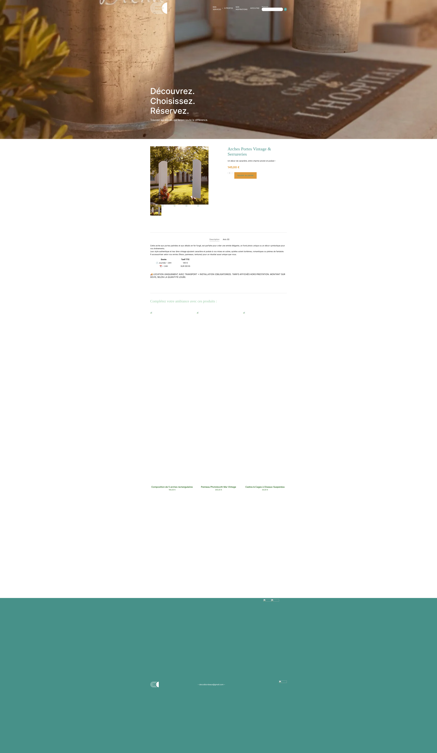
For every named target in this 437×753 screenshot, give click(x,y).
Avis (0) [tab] (226, 239)
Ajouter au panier (245, 175)
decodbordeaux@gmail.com (211, 684)
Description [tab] (214, 239)
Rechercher (265, 6)
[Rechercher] (285, 9)
